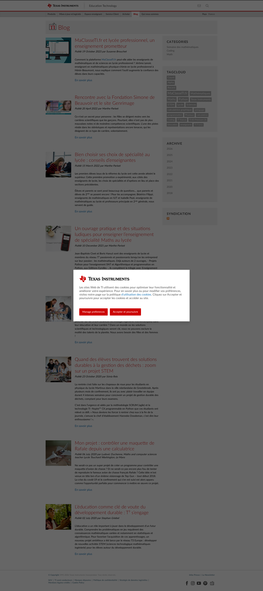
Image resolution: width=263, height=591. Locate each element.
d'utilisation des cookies (136, 294)
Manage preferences (93, 312)
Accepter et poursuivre (125, 312)
